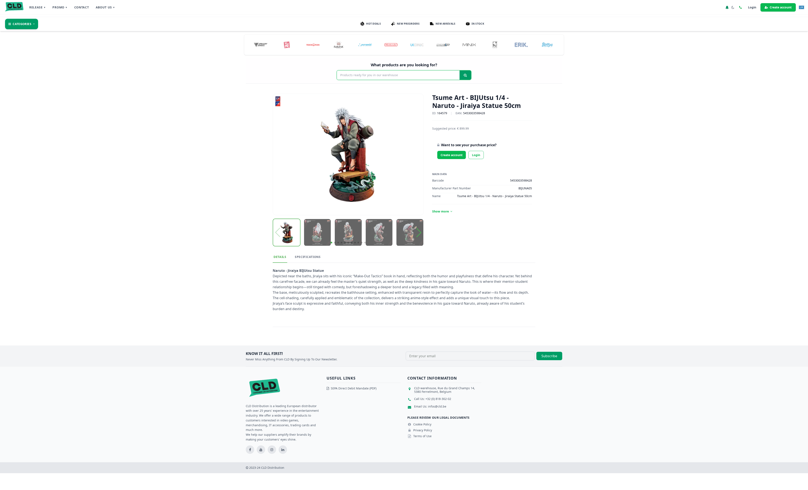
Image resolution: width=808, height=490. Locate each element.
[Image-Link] (260, 45)
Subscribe (549, 356)
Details (280, 257)
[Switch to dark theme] (733, 7)
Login (476, 155)
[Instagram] (272, 449)
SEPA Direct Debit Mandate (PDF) (353, 388)
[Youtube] (261, 449)
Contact (81, 7)
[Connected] (727, 7)
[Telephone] (740, 7)
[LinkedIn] (283, 449)
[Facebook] (250, 449)
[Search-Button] (465, 75)
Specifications (308, 257)
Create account (781, 7)
